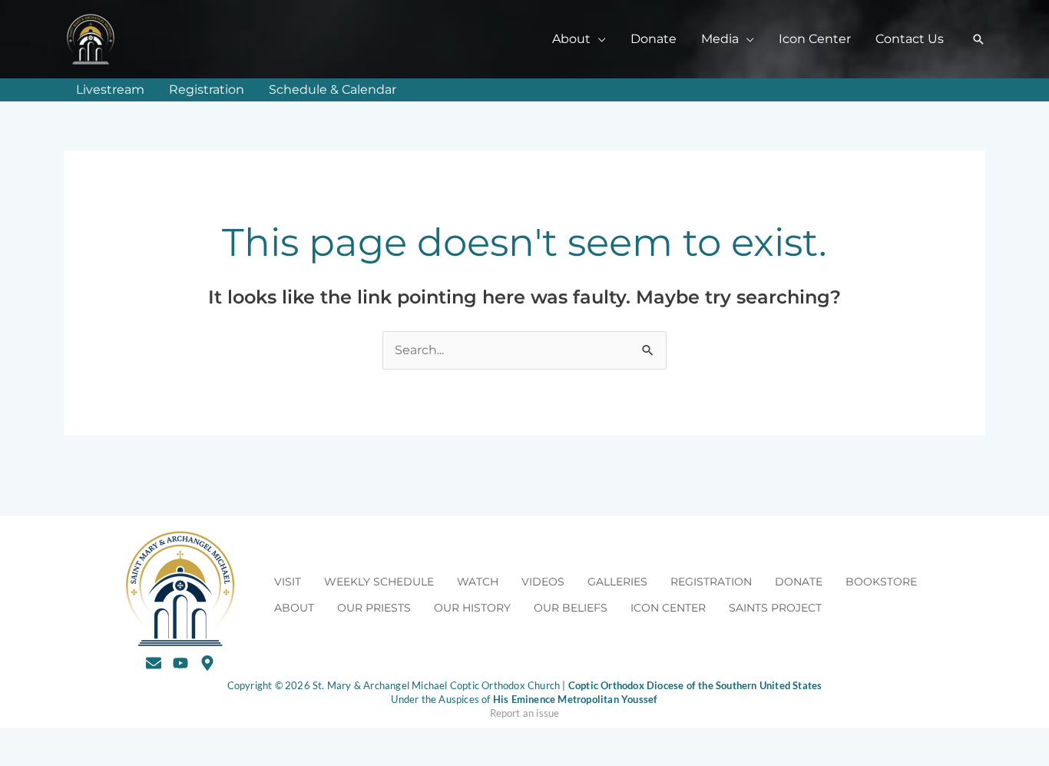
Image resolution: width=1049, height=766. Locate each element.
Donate (653, 39)
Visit (287, 582)
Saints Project (775, 608)
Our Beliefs (570, 608)
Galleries (617, 582)
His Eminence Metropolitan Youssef (575, 699)
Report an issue (525, 713)
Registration (206, 89)
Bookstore (881, 582)
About (294, 608)
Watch (477, 582)
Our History (472, 608)
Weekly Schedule (379, 582)
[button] (978, 39)
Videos (542, 582)
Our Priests (374, 608)
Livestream (110, 89)
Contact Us (909, 39)
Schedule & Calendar (332, 89)
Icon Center (815, 39)
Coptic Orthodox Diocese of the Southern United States (695, 685)
